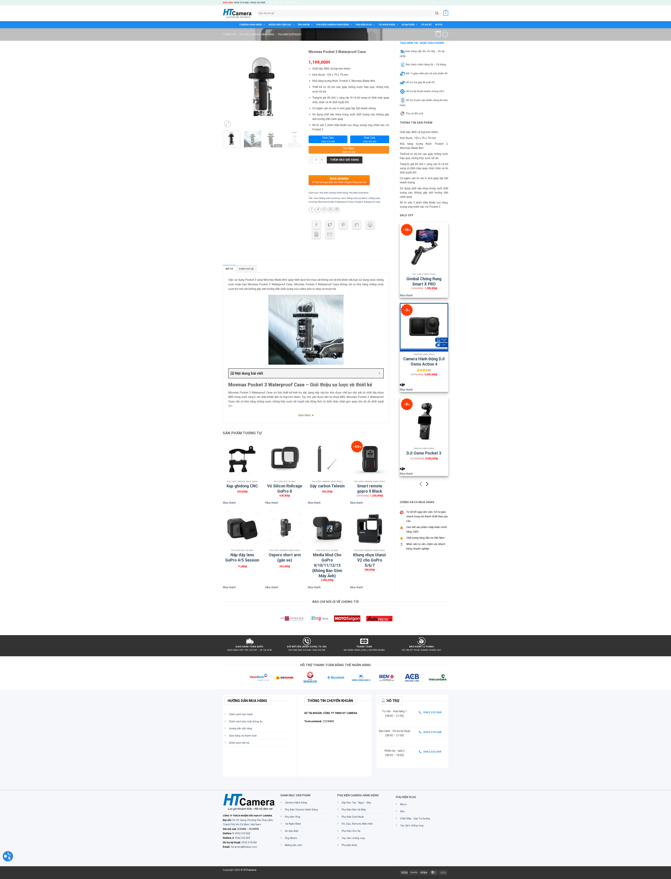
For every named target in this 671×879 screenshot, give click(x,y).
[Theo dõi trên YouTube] (295, 2)
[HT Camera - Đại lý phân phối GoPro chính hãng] (237, 13)
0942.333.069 (242, 838)
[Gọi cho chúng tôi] (284, 2)
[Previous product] (445, 34)
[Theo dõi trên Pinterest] (288, 2)
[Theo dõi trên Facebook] (271, 2)
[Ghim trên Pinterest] (331, 210)
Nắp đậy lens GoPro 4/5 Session (242, 556)
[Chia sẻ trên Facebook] (312, 210)
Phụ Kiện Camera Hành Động (332, 24)
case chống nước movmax (326, 198)
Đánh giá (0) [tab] (246, 268)
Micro (403, 804)
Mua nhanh (406, 295)
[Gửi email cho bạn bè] (324, 210)
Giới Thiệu (432, 2)
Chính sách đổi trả (239, 742)
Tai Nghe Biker (386, 24)
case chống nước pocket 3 (354, 198)
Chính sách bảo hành (241, 714)
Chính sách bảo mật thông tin (245, 721)
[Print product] (370, 224)
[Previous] (229, 88)
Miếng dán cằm (293, 845)
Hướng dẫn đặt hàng (240, 728)
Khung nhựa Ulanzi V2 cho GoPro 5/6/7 (369, 556)
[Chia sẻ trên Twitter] (318, 210)
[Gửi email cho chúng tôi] (281, 2)
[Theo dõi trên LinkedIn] (291, 2)
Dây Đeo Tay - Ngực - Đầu (356, 802)
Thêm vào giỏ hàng (344, 159)
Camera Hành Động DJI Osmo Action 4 (424, 360)
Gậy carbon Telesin (327, 486)
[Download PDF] (316, 234)
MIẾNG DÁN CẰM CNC (280, 24)
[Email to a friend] (330, 234)
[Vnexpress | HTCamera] (291, 618)
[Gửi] (437, 13)
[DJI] (402, 384)
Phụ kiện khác (349, 845)
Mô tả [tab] (229, 268)
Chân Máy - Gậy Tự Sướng (415, 818)
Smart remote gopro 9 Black (369, 487)
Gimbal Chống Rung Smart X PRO (423, 280)
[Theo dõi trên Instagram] (274, 2)
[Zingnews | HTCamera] (319, 618)
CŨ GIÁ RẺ (426, 24)
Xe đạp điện (408, 24)
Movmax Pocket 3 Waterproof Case (335, 202)
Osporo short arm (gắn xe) (285, 556)
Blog (421, 2)
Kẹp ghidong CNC (242, 486)
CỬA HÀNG (438, 25)
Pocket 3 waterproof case (367, 202)
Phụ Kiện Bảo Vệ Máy (354, 809)
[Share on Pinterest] (343, 224)
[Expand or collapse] (379, 373)
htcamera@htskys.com (244, 846)
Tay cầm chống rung (353, 838)
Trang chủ (229, 34)
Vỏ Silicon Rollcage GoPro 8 (284, 487)
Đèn (402, 811)
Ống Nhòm (304, 24)
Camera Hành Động (250, 24)
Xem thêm (304, 415)
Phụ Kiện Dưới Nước (289, 34)
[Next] (297, 88)
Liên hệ (444, 2)
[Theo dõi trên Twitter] (278, 2)
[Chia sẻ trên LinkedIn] (337, 210)
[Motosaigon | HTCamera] (347, 618)
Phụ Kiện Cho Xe (351, 831)
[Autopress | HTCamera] (379, 618)
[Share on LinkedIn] (356, 224)
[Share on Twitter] (330, 224)
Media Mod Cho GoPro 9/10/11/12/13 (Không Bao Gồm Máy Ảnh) (327, 556)
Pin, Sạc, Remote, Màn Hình (357, 823)
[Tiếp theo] (426, 484)
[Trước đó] (421, 484)
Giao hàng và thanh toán (243, 735)
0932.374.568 (242, 833)
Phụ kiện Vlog (364, 24)
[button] (445, 13)
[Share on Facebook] (316, 224)
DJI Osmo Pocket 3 (424, 453)
